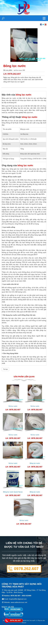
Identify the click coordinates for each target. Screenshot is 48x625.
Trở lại (5, 369)
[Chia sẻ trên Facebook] (41, 24)
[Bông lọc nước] (24, 45)
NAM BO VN (25, 620)
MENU (44, 18)
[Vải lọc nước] (13, 394)
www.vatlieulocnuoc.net (19, 602)
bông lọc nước (23, 94)
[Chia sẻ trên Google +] (45, 24)
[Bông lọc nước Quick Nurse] (13, 479)
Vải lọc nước (12, 406)
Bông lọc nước (35, 463)
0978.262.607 (26, 568)
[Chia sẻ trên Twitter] (43, 24)
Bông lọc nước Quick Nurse (13, 492)
